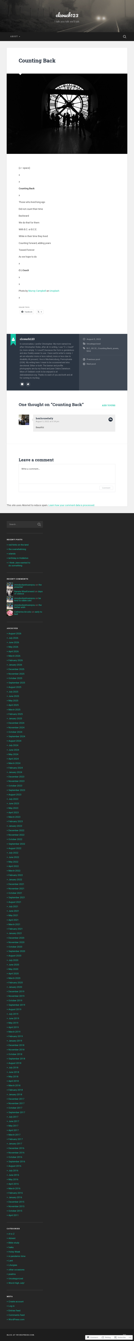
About (14, 36)
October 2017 (15, 1107)
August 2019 (15, 1009)
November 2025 (16, 673)
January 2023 (15, 826)
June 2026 (14, 642)
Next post (91, 364)
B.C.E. (94, 348)
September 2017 (17, 1112)
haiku (11, 1247)
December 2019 (16, 991)
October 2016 (15, 1157)
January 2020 (15, 987)
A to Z (12, 1233)
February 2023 (16, 821)
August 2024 (15, 741)
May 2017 (13, 1125)
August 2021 (15, 902)
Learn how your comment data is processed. (72, 505)
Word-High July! (16, 1283)
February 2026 (16, 660)
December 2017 (16, 1099)
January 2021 (15, 933)
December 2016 (16, 1148)
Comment (106, 488)
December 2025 (16, 669)
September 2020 (17, 951)
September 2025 (17, 682)
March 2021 (14, 924)
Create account (16, 1301)
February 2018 (16, 1090)
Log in (12, 1306)
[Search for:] (25, 524)
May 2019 (13, 1023)
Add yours (108, 405)
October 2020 (15, 946)
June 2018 (14, 1072)
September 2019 (17, 1005)
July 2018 (13, 1067)
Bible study (14, 1242)
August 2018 (15, 1063)
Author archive (22, 384)
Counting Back (105, 348)
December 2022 (16, 830)
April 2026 (14, 651)
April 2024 (14, 758)
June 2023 (14, 803)
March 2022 (14, 870)
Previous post (93, 359)
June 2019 (14, 1018)
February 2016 (16, 1193)
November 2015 (16, 1206)
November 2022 (16, 835)
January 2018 (15, 1094)
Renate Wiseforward (24, 591)
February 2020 (16, 982)
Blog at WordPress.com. (21, 1335)
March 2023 (14, 817)
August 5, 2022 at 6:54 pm (47, 421)
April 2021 (14, 920)
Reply (110, 419)
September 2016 (17, 1161)
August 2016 (15, 1166)
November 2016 (16, 1152)
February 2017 (16, 1139)
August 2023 (15, 794)
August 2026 (15, 633)
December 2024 (16, 723)
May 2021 (13, 915)
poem (115, 348)
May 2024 (13, 754)
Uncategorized (93, 344)
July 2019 (13, 1014)
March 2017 (14, 1134)
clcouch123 (67, 14)
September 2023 (17, 790)
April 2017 (14, 1130)
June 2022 (14, 857)
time (89, 351)
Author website (28, 384)
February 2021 (16, 929)
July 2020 (13, 960)
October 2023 (15, 785)
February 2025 (16, 714)
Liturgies (13, 1265)
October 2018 (15, 1054)
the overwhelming (17, 549)
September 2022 (17, 844)
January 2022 (15, 879)
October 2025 (15, 678)
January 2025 (15, 718)
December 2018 (16, 1045)
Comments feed (17, 1315)
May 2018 (13, 1076)
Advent (12, 1238)
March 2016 (14, 1188)
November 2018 (16, 1049)
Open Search (124, 36)
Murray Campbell (37, 290)
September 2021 (17, 897)
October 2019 (15, 1000)
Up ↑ (125, 1335)
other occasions (16, 1269)
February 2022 (16, 875)
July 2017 (13, 1116)
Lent (11, 1260)
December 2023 (16, 776)
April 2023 (14, 812)
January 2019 (15, 1040)
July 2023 (13, 799)
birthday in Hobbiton (18, 558)
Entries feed (14, 1310)
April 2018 (14, 1081)
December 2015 (16, 1201)
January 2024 (15, 772)
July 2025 (13, 691)
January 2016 (15, 1197)
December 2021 (16, 884)
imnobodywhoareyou (24, 584)
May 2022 (13, 861)
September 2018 (17, 1058)
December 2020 (16, 938)
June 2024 (14, 750)
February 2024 (16, 767)
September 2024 (17, 736)
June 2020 (14, 964)
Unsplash (54, 290)
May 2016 (13, 1179)
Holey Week (14, 1251)
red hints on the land (19, 544)
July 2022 (13, 852)
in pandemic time (17, 1256)
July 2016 (13, 1170)
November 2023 (16, 781)
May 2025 (13, 700)
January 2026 (15, 664)
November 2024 (16, 727)
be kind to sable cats (27, 599)
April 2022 (14, 866)
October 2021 (15, 893)
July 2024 (13, 745)
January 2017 (15, 1143)
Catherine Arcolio (22, 611)
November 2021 (16, 888)
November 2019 (16, 996)
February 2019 (16, 1036)
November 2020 (16, 942)
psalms (12, 1274)
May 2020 (13, 969)
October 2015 (15, 1210)
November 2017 (16, 1103)
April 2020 (14, 973)
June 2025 (14, 696)
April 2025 (14, 705)
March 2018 (14, 1085)
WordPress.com (16, 1319)
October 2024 (15, 732)
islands (12, 553)
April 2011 (14, 1215)
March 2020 (14, 978)
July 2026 (13, 638)
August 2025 (15, 687)
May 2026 (13, 647)
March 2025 (14, 709)
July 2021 (13, 906)
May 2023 (13, 808)
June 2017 (14, 1121)
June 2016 (14, 1175)
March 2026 (14, 656)
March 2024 (14, 763)
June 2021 (14, 911)
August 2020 (15, 955)
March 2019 (14, 1031)
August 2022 (15, 848)
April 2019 (14, 1027)
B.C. (88, 348)
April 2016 (14, 1184)
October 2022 (15, 839)
